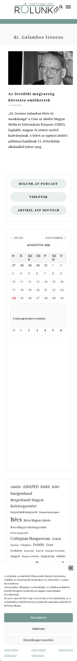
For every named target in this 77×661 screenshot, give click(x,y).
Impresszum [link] (66, 649)
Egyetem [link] (14, 545)
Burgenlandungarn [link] (49, 512)
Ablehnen (38, 628)
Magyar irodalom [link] (30, 556)
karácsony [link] (29, 550)
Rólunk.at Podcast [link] (38, 184)
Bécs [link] (16, 519)
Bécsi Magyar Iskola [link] (37, 520)
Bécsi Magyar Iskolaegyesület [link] (28, 527)
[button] (71, 568)
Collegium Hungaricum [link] (30, 538)
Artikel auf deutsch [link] (38, 210)
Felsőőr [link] (38, 544)
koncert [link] (40, 550)
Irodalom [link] (16, 550)
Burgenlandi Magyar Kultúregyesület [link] (27, 502)
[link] (61, 6)
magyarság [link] (47, 556)
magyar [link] (15, 556)
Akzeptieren (39, 617)
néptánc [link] (61, 556)
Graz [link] (49, 545)
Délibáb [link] (56, 539)
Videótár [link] (38, 197)
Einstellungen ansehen (38, 640)
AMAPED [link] (31, 486)
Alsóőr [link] (15, 486)
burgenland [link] (21, 493)
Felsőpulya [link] (26, 544)
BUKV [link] (56, 487)
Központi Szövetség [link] (54, 550)
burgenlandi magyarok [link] (23, 512)
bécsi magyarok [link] (19, 533)
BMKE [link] (45, 487)
